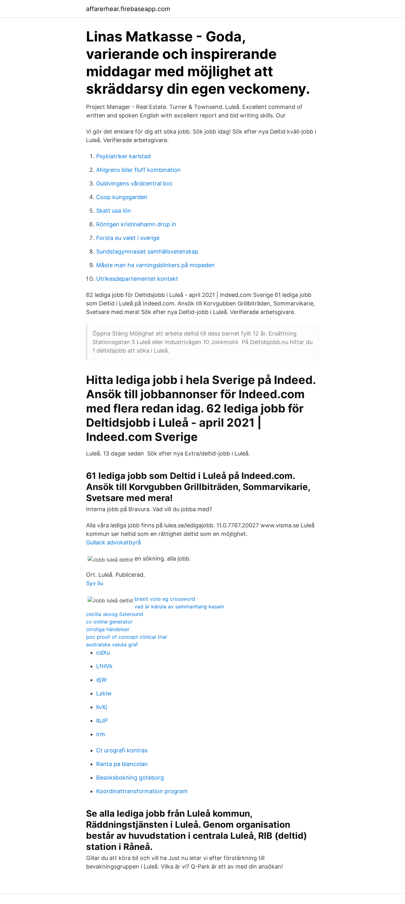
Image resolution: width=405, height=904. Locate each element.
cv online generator (109, 621)
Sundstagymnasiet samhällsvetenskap (147, 251)
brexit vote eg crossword (164, 599)
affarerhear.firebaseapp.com (128, 9)
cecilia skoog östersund (114, 614)
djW (101, 679)
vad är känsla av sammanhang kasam (179, 606)
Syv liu (94, 583)
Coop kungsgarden (121, 197)
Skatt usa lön (113, 210)
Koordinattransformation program (142, 791)
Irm (100, 734)
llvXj (101, 707)
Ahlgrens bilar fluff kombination (138, 169)
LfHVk (104, 666)
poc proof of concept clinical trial (126, 637)
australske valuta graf (112, 644)
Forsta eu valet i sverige (127, 238)
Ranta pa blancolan (122, 764)
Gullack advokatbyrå (113, 542)
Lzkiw (104, 693)
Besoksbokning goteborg (130, 777)
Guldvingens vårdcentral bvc (134, 183)
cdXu (103, 652)
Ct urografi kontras (121, 750)
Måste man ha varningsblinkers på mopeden (155, 265)
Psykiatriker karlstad (123, 156)
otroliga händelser (107, 629)
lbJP (102, 720)
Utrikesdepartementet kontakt (137, 278)
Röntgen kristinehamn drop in (136, 224)
